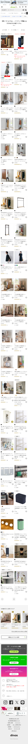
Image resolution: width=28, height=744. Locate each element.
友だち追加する (14, 662)
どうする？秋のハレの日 (5, 16)
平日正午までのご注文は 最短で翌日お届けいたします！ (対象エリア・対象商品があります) (12, 680)
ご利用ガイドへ (9, 696)
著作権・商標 (10, 722)
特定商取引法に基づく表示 (14, 718)
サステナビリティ (17, 726)
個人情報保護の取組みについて (14, 720)
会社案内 (8, 724)
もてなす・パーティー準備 (16, 16)
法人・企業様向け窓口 (17, 724)
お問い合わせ (14, 730)
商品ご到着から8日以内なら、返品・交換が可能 (15, 690)
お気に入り (22, 7)
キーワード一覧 (17, 728)
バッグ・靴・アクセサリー (13, 13)
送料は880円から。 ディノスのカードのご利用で (15, 685)
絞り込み (23, 29)
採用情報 (9, 726)
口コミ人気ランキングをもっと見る (19, 631)
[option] (6, 620)
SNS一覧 (10, 728)
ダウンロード (14, 674)
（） (7, 54)
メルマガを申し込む (14, 651)
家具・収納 (23, 13)
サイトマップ (17, 722)
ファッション (3, 13)
